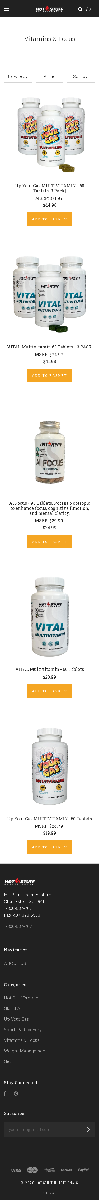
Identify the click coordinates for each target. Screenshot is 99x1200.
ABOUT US (15, 963)
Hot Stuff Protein (21, 997)
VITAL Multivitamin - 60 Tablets (49, 669)
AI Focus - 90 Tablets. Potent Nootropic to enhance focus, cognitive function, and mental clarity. (49, 508)
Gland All (13, 1008)
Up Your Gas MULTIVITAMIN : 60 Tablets (49, 818)
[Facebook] (5, 1094)
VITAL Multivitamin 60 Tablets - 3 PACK (49, 346)
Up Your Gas (16, 1019)
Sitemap (49, 1192)
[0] (88, 8)
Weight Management (25, 1050)
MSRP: (42, 198)
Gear (8, 1061)
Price (49, 76)
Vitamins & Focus (22, 1040)
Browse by (17, 76)
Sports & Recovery (23, 1029)
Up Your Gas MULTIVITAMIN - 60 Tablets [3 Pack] (49, 188)
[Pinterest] (16, 1094)
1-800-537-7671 (19, 926)
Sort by (80, 76)
